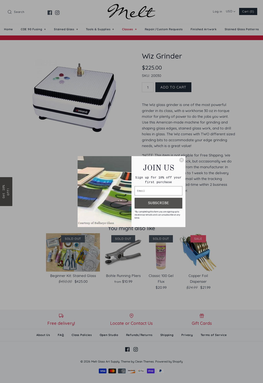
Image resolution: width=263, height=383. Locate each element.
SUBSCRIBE (158, 203)
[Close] (181, 160)
